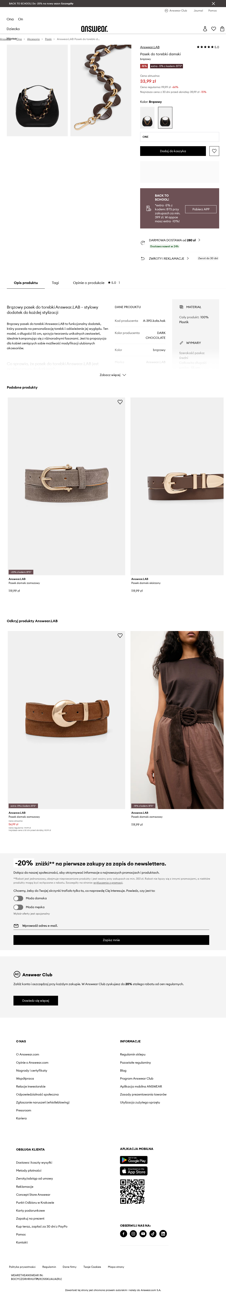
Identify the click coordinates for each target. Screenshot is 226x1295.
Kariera (21, 1118)
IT (35, 1279)
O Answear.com (27, 1054)
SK (47, 1279)
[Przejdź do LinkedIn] (163, 1234)
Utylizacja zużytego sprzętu (140, 1102)
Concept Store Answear (33, 1195)
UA (51, 1279)
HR (28, 1279)
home (12, 38)
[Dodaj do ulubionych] (214, 151)
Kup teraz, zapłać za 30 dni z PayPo (41, 1226)
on (20, 19)
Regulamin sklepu (132, 1054)
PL (37, 1279)
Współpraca (25, 1078)
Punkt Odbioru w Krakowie (35, 1203)
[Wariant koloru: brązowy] (165, 118)
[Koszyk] (222, 28)
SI (44, 1279)
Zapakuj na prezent (30, 1218)
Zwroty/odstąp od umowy (34, 1178)
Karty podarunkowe (30, 1211)
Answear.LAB (150, 47)
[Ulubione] (213, 28)
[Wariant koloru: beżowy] (147, 118)
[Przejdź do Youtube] (143, 1234)
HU (32, 1279)
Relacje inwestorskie (30, 1086)
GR (24, 1279)
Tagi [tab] (55, 282)
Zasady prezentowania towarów (143, 1094)
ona (10, 19)
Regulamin (49, 1266)
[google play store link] (133, 1160)
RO (41, 1279)
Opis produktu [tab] (26, 282)
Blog (123, 1070)
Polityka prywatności (22, 1266)
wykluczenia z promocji (107, 882)
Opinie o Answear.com (32, 1063)
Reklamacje (24, 1187)
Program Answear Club (136, 1078)
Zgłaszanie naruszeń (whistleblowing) (43, 1102)
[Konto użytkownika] (205, 28)
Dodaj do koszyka (173, 151)
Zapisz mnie (111, 940)
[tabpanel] (113, 334)
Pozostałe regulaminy (135, 1063)
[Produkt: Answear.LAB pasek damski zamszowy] (66, 486)
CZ (20, 1279)
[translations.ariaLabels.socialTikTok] (153, 1234)
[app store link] (133, 1170)
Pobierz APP (200, 209)
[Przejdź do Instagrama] (133, 1234)
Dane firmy (70, 1266)
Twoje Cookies (92, 1266)
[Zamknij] (213, 3)
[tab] (96, 282)
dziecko (13, 29)
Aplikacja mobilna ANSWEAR (141, 1086)
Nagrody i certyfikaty (31, 1070)
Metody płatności (28, 1170)
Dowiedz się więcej (35, 1001)
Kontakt (22, 1242)
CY (17, 1279)
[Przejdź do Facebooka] (123, 1234)
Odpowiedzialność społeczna (37, 1094)
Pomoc (21, 1234)
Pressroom (23, 1110)
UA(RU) (57, 1279)
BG (13, 1279)
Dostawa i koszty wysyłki (34, 1163)
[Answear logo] (94, 29)
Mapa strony (116, 1266)
